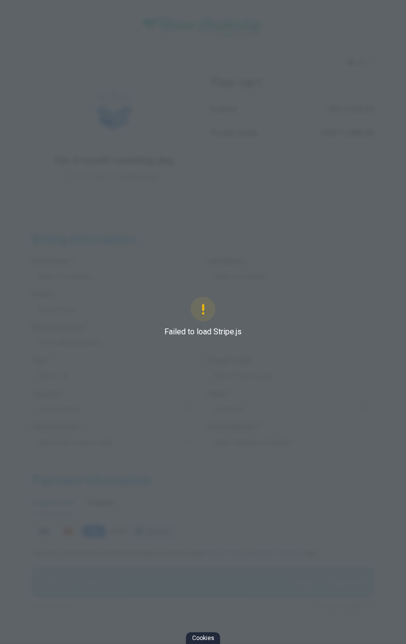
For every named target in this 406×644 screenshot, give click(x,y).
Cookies (203, 638)
